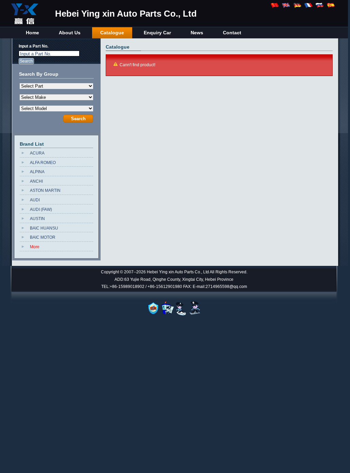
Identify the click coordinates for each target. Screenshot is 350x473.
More (34, 246)
